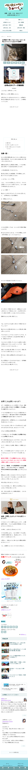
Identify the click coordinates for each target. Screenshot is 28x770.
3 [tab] (15, 88)
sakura (2, 698)
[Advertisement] (14, 122)
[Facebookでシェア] (8, 63)
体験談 (4, 621)
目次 (12, 139)
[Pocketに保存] (12, 63)
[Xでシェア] (4, 63)
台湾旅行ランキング (5, 609)
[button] (23, 63)
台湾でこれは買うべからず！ (12, 144)
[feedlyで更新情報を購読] (2, 632)
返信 (25, 715)
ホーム (7, 763)
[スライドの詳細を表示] (14, 76)
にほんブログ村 (5, 578)
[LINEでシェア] (15, 63)
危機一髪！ (8, 142)
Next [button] (22, 76)
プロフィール (20, 763)
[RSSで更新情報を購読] (5, 632)
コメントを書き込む (14, 752)
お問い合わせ (20, 765)
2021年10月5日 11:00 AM (7, 721)
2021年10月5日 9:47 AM (6, 700)
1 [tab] (12, 88)
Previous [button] (5, 76)
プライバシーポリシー (7, 765)
